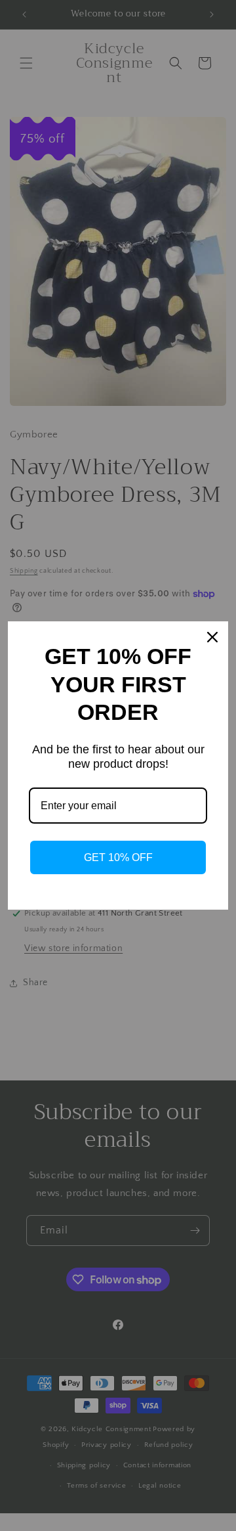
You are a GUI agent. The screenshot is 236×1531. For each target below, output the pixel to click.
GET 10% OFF (118, 857)
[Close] (212, 637)
